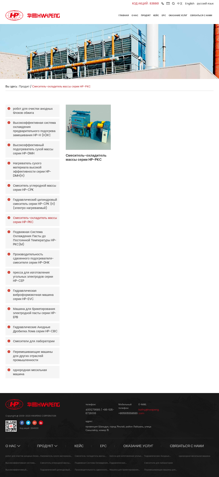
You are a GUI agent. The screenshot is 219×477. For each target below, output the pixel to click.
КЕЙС (156, 15)
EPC (164, 15)
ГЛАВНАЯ (124, 15)
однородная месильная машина (194, 456)
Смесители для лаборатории (158, 462)
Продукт (24, 86)
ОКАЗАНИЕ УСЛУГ (178, 15)
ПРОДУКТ (146, 15)
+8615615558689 (128, 413)
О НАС (135, 15)
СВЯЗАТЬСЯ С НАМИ (201, 15)
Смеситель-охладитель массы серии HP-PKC (86, 157)
